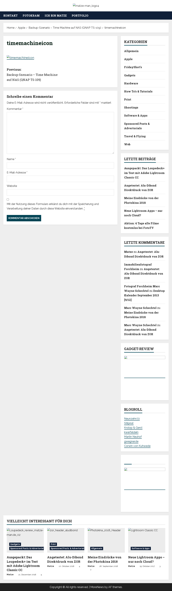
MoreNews (97, 587)
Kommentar (15, 108)
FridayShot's (133, 67)
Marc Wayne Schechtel (140, 308)
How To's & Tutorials (138, 91)
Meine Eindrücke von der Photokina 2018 (104, 559)
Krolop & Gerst (133, 427)
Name (11, 159)
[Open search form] (168, 15)
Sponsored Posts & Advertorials (137, 126)
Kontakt (10, 15)
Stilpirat (129, 423)
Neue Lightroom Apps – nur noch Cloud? (146, 559)
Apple (128, 59)
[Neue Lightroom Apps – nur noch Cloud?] (146, 540)
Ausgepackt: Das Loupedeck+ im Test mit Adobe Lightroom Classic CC (144, 172)
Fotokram (31, 15)
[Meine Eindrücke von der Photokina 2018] (106, 540)
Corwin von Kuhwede (137, 446)
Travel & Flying (135, 136)
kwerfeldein (131, 432)
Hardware (131, 83)
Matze (128, 251)
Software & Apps (135, 115)
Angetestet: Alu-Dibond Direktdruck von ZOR (143, 273)
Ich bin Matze (56, 15)
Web (127, 144)
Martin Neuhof (133, 436)
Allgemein (131, 51)
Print (127, 99)
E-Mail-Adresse (17, 172)
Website (12, 186)
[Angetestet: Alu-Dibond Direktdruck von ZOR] (65, 540)
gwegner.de (131, 441)
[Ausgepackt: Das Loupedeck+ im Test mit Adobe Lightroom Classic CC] (25, 540)
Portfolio (80, 15)
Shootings (131, 107)
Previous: (32, 74)
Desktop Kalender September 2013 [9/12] (144, 295)
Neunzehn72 (132, 418)
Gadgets (129, 75)
